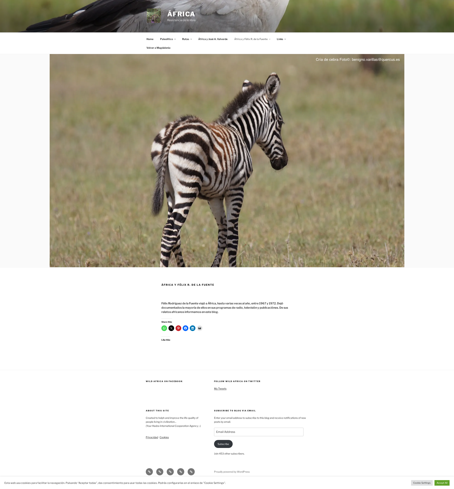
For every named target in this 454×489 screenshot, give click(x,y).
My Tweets (220, 388)
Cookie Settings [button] (422, 482)
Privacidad (152, 437)
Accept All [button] (442, 482)
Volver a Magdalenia (158, 47)
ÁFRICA (181, 14)
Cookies (164, 437)
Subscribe (223, 443)
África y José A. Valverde (213, 39)
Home (149, 39)
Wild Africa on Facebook (164, 381)
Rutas (185, 39)
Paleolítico (166, 39)
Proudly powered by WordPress (232, 471)
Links (280, 39)
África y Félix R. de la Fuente (251, 39)
